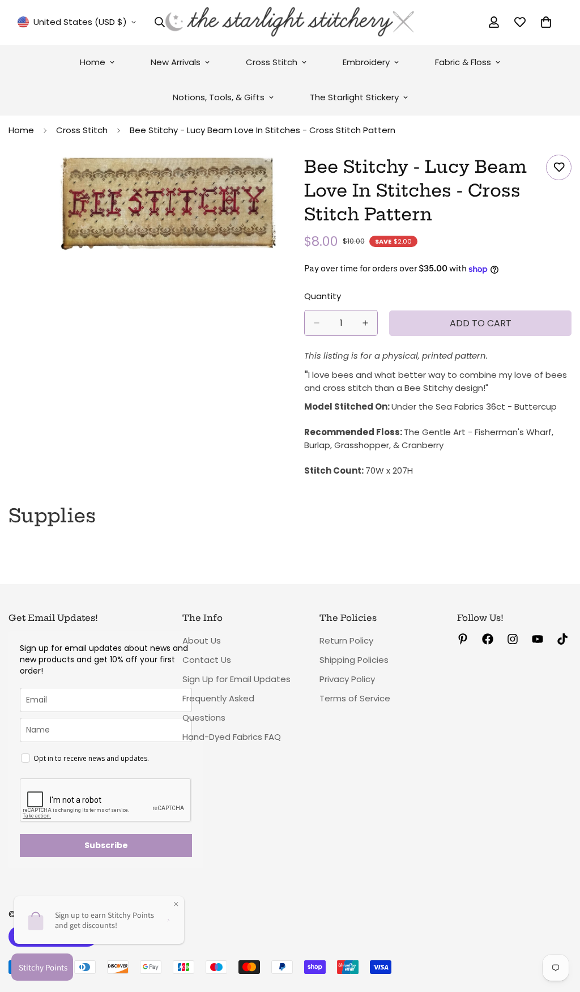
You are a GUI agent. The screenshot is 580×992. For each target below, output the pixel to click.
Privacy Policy (347, 679)
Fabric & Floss (463, 62)
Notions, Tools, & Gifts (219, 97)
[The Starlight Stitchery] (290, 22)
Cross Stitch (271, 62)
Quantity (322, 296)
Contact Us (206, 660)
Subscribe (106, 845)
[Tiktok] (562, 639)
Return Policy (346, 640)
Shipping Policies (354, 660)
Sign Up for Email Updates (236, 679)
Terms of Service (354, 698)
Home (92, 62)
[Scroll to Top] (558, 930)
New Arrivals (176, 62)
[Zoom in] (266, 178)
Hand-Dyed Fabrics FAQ (231, 737)
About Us (201, 640)
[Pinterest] (462, 639)
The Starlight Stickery (354, 97)
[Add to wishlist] (559, 167)
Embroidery (366, 62)
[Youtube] (537, 639)
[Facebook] (487, 639)
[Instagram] (512, 639)
